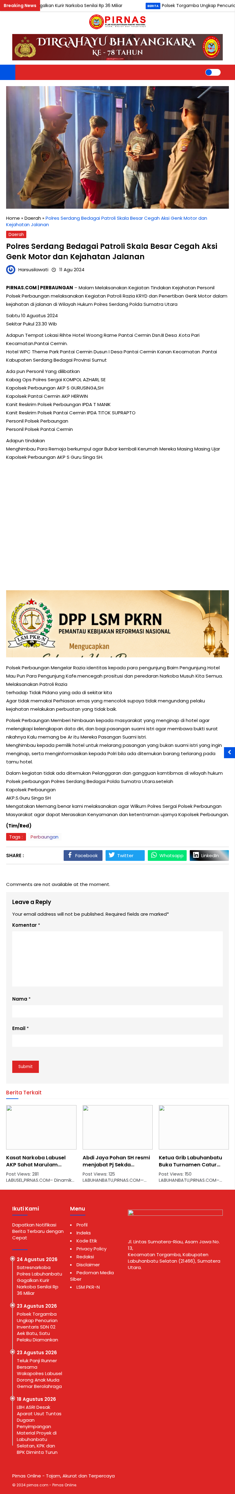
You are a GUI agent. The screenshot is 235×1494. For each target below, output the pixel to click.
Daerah (16, 235)
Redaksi (85, 1256)
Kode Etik (86, 1240)
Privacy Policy (91, 1248)
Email (18, 1028)
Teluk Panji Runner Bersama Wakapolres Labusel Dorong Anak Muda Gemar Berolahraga (39, 1373)
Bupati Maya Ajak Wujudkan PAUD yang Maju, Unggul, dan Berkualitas (186, 1168)
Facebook (86, 855)
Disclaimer (88, 1264)
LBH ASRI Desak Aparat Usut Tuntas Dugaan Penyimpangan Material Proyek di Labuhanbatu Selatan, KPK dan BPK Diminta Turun (39, 1429)
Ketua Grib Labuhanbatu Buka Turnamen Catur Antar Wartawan (114, 1164)
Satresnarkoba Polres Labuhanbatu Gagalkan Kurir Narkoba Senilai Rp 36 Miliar (39, 1280)
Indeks (83, 1233)
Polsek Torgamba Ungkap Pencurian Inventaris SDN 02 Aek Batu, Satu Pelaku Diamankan (37, 1327)
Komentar (24, 925)
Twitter (125, 855)
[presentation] (29, 1147)
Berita (153, 6)
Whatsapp (171, 855)
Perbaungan (44, 837)
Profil (82, 1225)
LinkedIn (210, 855)
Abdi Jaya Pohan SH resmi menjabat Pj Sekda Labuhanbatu (40, 1164)
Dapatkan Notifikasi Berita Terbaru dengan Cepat (38, 1231)
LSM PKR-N (88, 1287)
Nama (19, 999)
